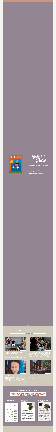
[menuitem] (19, 1)
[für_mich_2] (16, 367)
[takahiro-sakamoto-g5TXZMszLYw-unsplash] (40, 367)
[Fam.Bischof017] (16, 343)
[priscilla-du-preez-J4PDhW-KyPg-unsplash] (40, 343)
